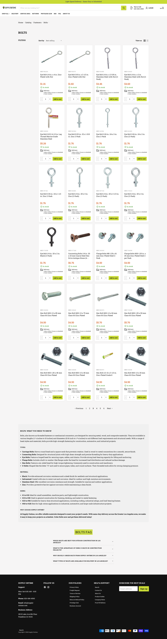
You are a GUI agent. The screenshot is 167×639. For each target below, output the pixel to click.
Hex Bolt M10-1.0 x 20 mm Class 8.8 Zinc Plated (134, 374)
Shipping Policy (74, 596)
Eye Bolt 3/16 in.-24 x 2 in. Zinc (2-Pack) (134, 135)
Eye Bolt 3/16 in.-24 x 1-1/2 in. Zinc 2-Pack (50, 195)
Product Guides (99, 596)
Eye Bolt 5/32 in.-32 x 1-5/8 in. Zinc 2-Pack (79, 135)
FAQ (59, 14)
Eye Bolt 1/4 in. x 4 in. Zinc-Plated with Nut (51, 75)
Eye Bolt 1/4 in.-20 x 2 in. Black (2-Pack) (50, 254)
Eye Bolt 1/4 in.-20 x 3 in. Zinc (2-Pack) (78, 195)
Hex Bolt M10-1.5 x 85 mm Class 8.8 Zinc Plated (50, 314)
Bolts (46, 23)
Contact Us (98, 590)
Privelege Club (74, 603)
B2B (55, 14)
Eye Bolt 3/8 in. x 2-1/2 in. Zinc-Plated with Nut (78, 75)
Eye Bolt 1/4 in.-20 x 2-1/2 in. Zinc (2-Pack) (107, 195)
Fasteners (37, 23)
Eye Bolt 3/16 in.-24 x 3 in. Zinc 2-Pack (106, 135)
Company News (100, 600)
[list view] (147, 40)
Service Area (25, 14)
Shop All (5, 14)
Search (97, 587)
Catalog (28, 23)
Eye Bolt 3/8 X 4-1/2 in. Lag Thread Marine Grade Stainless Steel (51, 136)
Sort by (41, 40)
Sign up (143, 588)
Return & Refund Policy (77, 600)
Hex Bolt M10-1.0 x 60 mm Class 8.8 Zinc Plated (106, 314)
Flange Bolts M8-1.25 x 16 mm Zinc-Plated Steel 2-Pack (106, 255)
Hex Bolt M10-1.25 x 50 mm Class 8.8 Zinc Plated (135, 314)
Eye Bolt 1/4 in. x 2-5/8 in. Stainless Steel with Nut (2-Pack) (107, 76)
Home (20, 23)
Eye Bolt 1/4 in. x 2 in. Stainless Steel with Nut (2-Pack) (135, 76)
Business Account (75, 606)
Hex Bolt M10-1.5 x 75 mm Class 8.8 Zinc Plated (78, 314)
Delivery (15, 14)
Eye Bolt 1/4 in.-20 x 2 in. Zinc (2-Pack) (134, 195)
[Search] (123, 8)
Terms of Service (75, 593)
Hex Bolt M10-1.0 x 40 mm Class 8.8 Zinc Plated (78, 374)
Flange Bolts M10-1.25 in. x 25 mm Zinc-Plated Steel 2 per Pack (135, 255)
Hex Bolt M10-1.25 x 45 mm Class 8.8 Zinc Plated (51, 374)
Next (109, 408)
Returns (35, 14)
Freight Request (75, 590)
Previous (79, 408)
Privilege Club (46, 14)
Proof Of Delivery (100, 603)
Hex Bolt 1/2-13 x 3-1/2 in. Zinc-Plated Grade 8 (106, 374)
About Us (66, 14)
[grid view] (144, 40)
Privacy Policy (74, 587)
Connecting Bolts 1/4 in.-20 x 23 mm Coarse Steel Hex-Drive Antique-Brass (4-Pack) (79, 257)
